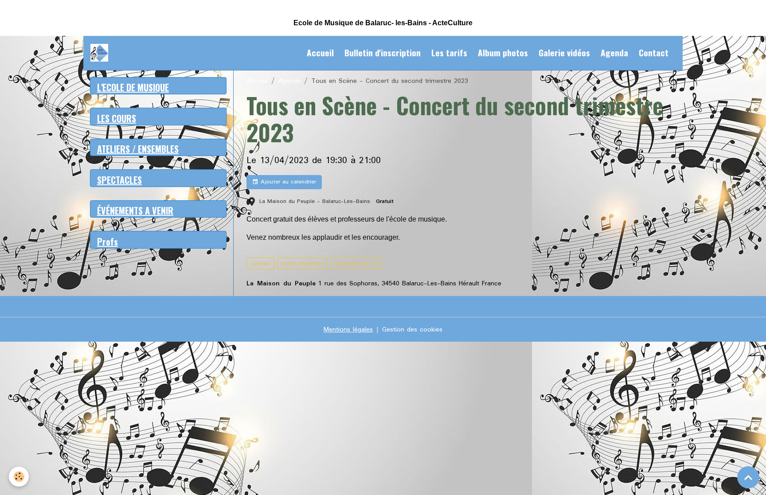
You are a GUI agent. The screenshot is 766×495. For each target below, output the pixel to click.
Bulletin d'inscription (382, 52)
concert (260, 263)
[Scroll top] (748, 477)
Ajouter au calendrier (287, 182)
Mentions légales (348, 329)
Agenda (614, 52)
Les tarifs (449, 52)
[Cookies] (19, 477)
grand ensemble (302, 263)
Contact (653, 52)
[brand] (101, 53)
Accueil (320, 52)
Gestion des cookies (412, 329)
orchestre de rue (356, 263)
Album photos (503, 52)
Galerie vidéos (564, 52)
